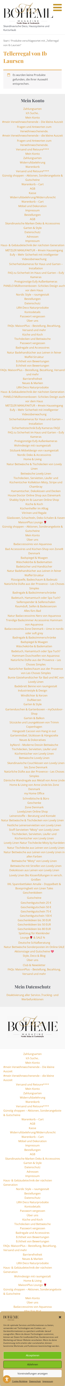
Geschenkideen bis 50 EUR (34, 924)
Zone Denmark (34, 807)
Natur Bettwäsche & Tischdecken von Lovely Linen (32, 820)
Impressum (47, 1381)
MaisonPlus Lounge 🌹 (32, 522)
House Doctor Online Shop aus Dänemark (34, 495)
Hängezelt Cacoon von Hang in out (34, 731)
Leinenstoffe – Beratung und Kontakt (33, 816)
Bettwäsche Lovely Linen (36, 473)
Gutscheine (34, 898)
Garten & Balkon (34, 718)
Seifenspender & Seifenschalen (35, 602)
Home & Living (33, 459)
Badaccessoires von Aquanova (33, 544)
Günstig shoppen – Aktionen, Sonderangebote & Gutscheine (32, 1113)
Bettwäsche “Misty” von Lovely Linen (34, 861)
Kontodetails (32, 312)
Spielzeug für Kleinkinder (34, 933)
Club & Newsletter (34, 965)
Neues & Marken (32, 383)
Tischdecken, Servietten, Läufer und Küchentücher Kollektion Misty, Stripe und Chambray (36, 482)
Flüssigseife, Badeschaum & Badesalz (34, 579)
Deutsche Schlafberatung (34, 942)
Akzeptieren (32, 1355)
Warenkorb (33, 167)
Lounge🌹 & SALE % (32, 937)
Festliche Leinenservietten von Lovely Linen (34, 825)
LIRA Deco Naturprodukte (32, 307)
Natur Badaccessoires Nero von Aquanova (34, 616)
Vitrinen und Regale (34, 513)
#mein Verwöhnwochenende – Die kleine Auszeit (32, 122)
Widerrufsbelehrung (32, 162)
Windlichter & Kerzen (34, 695)
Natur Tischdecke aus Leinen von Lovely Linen (35, 848)
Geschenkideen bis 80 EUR (34, 929)
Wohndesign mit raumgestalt (32, 445)
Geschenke (34, 803)
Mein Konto (32, 117)
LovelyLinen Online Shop (32, 811)
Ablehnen (32, 1364)
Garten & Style (33, 228)
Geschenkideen (32, 892)
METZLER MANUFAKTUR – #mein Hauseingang (34, 250)
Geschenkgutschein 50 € (36, 907)
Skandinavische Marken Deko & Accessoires (32, 223)
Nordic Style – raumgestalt (32, 294)
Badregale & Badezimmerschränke (34, 592)
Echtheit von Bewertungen (32, 361)
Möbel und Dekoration (32, 206)
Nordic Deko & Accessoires (34, 455)
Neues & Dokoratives (32, 740)
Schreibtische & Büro (36, 798)
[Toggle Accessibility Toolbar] (6, 1379)
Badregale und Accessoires (33, 347)
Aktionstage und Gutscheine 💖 (34, 951)
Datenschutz (35, 1381)
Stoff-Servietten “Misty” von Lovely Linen (34, 830)
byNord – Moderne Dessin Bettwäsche (34, 745)
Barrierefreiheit (32, 379)
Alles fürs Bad (32, 611)
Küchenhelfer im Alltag (34, 508)
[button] (60, 1317)
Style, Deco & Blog (34, 956)
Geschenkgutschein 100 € (36, 916)
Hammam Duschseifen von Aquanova (36, 655)
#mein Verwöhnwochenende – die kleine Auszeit (32, 135)
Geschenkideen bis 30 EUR (34, 920)
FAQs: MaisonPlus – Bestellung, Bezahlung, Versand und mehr (29, 1248)
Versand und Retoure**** (32, 149)
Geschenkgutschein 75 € (36, 911)
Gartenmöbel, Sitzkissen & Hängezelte (34, 735)
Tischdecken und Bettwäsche (32, 339)
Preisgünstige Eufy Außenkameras (35, 281)
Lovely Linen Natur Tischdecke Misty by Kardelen (34, 843)
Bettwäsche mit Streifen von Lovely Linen (36, 866)
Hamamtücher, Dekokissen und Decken (36, 491)
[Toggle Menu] (57, 7)
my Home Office (34, 793)
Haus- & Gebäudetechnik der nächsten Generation (32, 245)
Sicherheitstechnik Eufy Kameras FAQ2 (36, 428)
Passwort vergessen (32, 316)
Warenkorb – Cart (33, 184)
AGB (32, 188)
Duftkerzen (34, 700)
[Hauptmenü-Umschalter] (59, 17)
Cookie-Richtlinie (20, 1381)
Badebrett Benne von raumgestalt (35, 686)
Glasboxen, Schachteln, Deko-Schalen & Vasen (36, 518)
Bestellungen (32, 215)
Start (6, 40)
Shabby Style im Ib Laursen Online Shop (34, 500)
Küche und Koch (32, 334)
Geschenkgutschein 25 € (36, 903)
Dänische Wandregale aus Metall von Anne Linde (34, 780)
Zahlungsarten (32, 109)
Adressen (32, 236)
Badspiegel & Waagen (34, 558)
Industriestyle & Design (32, 690)
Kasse (32, 193)
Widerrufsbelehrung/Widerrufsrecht (32, 197)
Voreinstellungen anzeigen (33, 1373)
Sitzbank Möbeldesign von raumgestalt (34, 450)
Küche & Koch (34, 504)
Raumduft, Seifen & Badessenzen (36, 606)
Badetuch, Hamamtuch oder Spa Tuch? (35, 598)
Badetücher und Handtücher (34, 566)
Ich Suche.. (32, 113)
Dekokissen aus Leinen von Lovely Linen (34, 870)
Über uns (32, 320)
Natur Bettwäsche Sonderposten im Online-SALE (34, 947)
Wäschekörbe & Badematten (34, 562)
